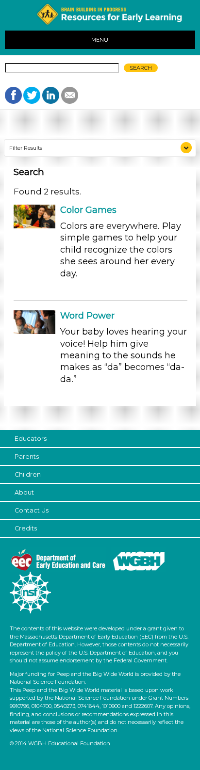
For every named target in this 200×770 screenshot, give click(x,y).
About (24, 492)
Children (28, 474)
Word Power (87, 315)
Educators (31, 438)
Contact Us (32, 510)
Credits (26, 528)
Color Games (88, 210)
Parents (27, 456)
